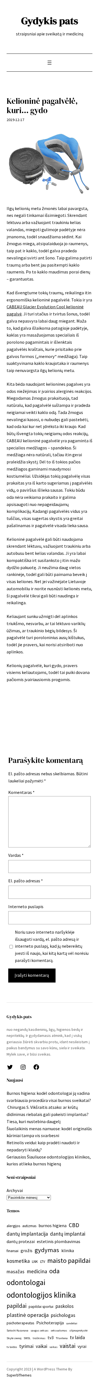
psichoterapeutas (20, 1322)
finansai (12, 1250)
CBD (74, 1225)
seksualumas (59, 1330)
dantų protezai (21, 1241)
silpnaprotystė (78, 1330)
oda (54, 1271)
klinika (67, 1250)
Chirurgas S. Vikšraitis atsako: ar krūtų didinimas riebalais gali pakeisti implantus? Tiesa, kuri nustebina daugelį (48, 1114)
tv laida (77, 1337)
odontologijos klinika (41, 1295)
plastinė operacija (28, 1315)
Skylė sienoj (14, 1338)
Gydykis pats (49, 20)
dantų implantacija (27, 1233)
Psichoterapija (50, 1322)
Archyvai (15, 1190)
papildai (16, 1305)
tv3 (51, 1337)
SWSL (27, 1338)
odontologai (26, 1282)
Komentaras (21, 792)
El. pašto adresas (25, 880)
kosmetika (18, 1261)
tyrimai (26, 1346)
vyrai (82, 1346)
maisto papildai (68, 1260)
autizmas (29, 1225)
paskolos (65, 1306)
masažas (15, 1272)
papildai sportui (41, 1306)
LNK (35, 1261)
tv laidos (12, 1347)
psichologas (63, 1315)
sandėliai (71, 1323)
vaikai (41, 1346)
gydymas (47, 1250)
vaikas (53, 1347)
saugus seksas (39, 1330)
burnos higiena (52, 1225)
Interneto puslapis (25, 906)
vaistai (67, 1346)
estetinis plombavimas (58, 1241)
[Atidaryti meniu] (49, 62)
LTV (42, 1261)
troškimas (39, 1338)
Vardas (16, 855)
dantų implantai (67, 1233)
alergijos (13, 1225)
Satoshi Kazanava (17, 1330)
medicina (37, 1271)
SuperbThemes (19, 1375)
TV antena (62, 1338)
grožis (26, 1250)
